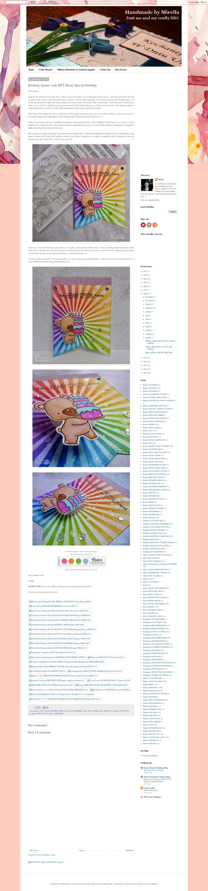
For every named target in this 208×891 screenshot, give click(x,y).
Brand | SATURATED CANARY (155, 471)
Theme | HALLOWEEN (151, 721)
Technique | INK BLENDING (154, 641)
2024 (145, 271)
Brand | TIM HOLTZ (150, 495)
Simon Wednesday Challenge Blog (157, 777)
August (148, 311)
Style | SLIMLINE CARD (152, 616)
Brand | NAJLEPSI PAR (152, 449)
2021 (145, 282)
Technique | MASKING (151, 650)
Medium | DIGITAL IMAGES (154, 530)
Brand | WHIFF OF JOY (152, 505)
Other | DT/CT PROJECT (152, 561)
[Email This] (35, 707)
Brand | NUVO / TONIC (152, 455)
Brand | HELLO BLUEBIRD (153, 415)
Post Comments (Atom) (46, 855)
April (147, 326)
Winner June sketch (151, 790)
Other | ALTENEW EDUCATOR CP (156, 555)
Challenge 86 (88, 554)
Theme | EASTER (149, 697)
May (147, 322)
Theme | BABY (148, 684)
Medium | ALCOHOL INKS (153, 520)
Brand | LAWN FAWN (151, 427)
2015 (145, 365)
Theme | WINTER (149, 743)
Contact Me (105, 69)
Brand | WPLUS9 (149, 517)
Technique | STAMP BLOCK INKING (157, 665)
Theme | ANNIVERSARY (152, 678)
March (148, 330)
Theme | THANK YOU (151, 734)
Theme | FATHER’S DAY (152, 709)
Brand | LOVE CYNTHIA (152, 433)
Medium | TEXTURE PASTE (153, 548)
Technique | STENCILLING (38, 713)
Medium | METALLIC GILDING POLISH (158, 542)
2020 (145, 286)
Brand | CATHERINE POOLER (154, 394)
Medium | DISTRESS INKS (53, 711)
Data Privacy (121, 69)
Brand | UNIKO (148, 502)
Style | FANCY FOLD (151, 594)
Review (145, 585)
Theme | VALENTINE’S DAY (154, 737)
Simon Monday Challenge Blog (156, 768)
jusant (139, 883)
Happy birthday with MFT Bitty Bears (159, 352)
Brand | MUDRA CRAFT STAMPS (156, 446)
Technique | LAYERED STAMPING (156, 647)
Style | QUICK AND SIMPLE (154, 603)
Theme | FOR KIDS (150, 712)
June (147, 319)
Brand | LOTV (148, 430)
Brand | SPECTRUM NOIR (153, 477)
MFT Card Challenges (152, 797)
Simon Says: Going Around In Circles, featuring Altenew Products (157, 780)
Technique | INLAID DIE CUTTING (156, 644)
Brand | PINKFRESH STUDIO (154, 464)
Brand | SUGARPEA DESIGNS (155, 486)
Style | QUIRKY (149, 606)
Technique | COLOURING (120, 711)
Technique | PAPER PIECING (154, 653)
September (149, 308)
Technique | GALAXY (151, 634)
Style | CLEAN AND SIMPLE (154, 588)
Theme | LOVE (148, 724)
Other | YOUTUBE (150, 582)
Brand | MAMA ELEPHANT (153, 440)
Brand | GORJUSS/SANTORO (154, 412)
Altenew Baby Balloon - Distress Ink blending (158, 347)
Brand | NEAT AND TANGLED (155, 452)
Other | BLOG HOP (150, 558)
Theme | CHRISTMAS (151, 690)
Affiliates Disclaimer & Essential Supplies (76, 69)
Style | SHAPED (104, 711)
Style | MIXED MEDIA (151, 600)
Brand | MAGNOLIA (151, 437)
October (148, 304)
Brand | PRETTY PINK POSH (154, 468)
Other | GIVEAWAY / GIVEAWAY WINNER (160, 564)
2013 (145, 372)
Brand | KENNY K (150, 424)
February (148, 334)
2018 (145, 293)
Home (31, 69)
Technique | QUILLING (151, 656)
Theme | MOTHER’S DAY (153, 728)
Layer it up (94, 570)
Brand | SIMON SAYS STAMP (154, 474)
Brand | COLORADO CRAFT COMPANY (159, 400)
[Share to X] (41, 707)
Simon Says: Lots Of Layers (153, 770)
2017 (145, 357)
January (148, 337)
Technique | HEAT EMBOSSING (155, 637)
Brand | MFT (39, 711)
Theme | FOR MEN (150, 715)
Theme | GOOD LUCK (151, 718)
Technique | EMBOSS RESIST (154, 628)
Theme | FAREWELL (150, 706)
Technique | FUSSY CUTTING (154, 631)
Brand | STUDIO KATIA (152, 483)
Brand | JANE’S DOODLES (153, 421)
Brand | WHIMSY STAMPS (153, 508)
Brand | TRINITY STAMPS (153, 499)
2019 (145, 290)
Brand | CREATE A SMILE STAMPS (157, 408)
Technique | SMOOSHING (153, 659)
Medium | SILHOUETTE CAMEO (155, 545)
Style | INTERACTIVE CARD (154, 597)
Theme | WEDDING (150, 740)
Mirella (161, 179)
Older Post (129, 850)
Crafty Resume (46, 69)
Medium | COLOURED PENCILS (155, 527)
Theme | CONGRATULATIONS (155, 693)
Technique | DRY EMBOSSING (154, 625)
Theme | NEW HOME (151, 731)
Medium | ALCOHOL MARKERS (155, 524)
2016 (145, 361)
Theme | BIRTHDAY (56, 713)
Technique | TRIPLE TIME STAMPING (157, 672)
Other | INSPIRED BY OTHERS (155, 572)
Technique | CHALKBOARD (153, 619)
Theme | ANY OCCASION (153, 681)
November (149, 300)
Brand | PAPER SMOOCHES (154, 458)
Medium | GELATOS (150, 539)
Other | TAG (147, 578)
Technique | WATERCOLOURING (155, 675)
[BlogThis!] (38, 707)
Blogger (154, 883)
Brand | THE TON (149, 492)
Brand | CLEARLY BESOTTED (154, 397)
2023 (145, 275)
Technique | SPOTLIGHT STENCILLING (158, 662)
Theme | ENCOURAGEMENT (154, 700)
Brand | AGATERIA (150, 385)
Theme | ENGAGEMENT (152, 703)
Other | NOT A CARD (90, 711)
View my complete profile (150, 200)
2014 (145, 369)
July (147, 315)
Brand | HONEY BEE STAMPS (154, 418)
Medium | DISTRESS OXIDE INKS (156, 536)
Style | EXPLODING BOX (153, 591)
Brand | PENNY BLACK (152, 461)
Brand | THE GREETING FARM (155, 489)
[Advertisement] (81, 824)
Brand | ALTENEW (150, 388)
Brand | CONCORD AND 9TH (154, 405)
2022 (145, 278)
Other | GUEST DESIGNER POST (156, 569)
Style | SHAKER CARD (152, 610)
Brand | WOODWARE (151, 514)
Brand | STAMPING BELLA (153, 480)
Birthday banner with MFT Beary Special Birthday (160, 342)
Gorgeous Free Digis (150, 755)
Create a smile (149, 788)
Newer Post (33, 850)
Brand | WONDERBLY (151, 511)
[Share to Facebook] (44, 707)
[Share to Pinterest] (47, 707)
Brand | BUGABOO (150, 391)
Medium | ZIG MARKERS (73, 711)
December (149, 297)
